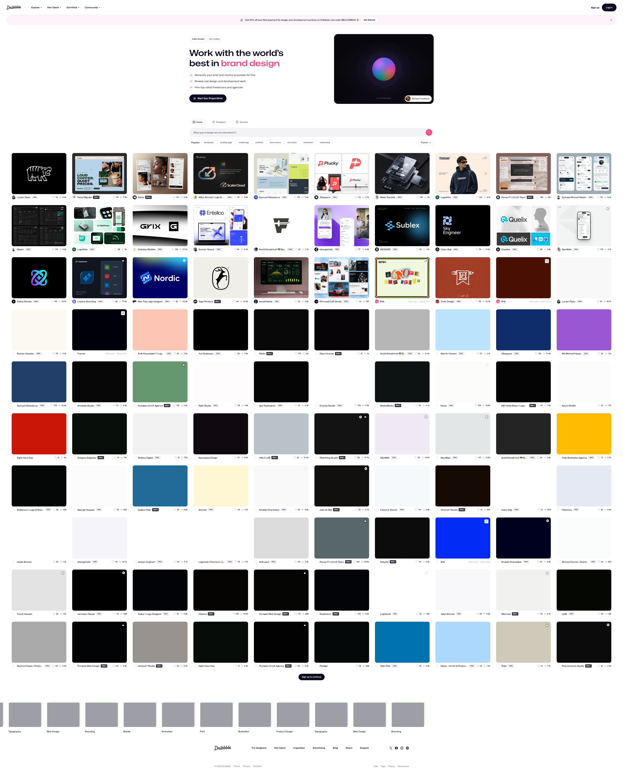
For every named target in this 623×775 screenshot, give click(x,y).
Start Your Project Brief (209, 98)
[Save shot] (54, 188)
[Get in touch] (48, 188)
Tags (383, 766)
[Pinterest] (407, 747)
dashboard (209, 142)
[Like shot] (61, 188)
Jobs (375, 766)
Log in (609, 7)
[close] (611, 20)
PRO (35, 197)
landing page (226, 142)
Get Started (369, 20)
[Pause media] (339, 99)
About (349, 747)
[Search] (429, 132)
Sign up (595, 7)
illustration (308, 142)
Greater (425, 98)
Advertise (425, 301)
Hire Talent (53, 7)
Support (364, 747)
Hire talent (280, 747)
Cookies (257, 766)
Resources (403, 766)
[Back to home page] (13, 7)
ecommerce (275, 142)
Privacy (246, 766)
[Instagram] (401, 747)
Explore (35, 7)
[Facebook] (396, 747)
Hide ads (412, 301)
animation (292, 142)
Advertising (319, 747)
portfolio (259, 142)
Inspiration (299, 747)
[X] (390, 747)
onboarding (325, 142)
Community (91, 7)
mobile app (244, 142)
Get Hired (72, 7)
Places (391, 766)
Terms (236, 766)
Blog (335, 747)
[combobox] (306, 132)
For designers (259, 747)
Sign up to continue (311, 677)
